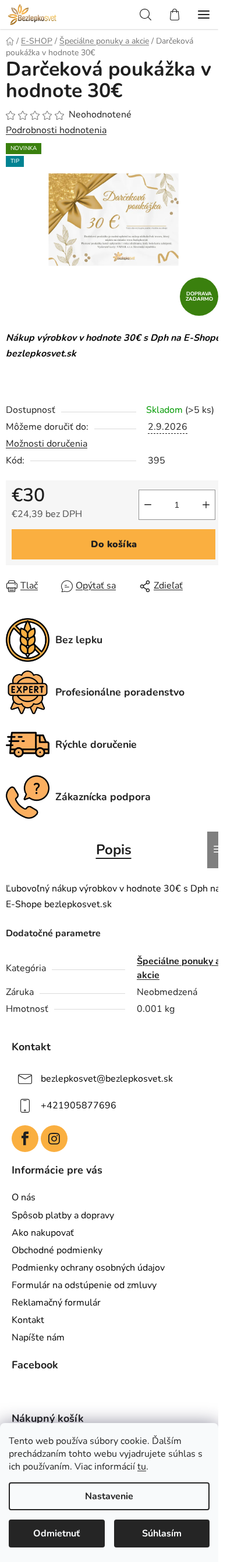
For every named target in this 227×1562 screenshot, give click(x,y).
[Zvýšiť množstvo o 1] (206, 504)
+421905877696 (78, 1105)
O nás (24, 1197)
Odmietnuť (56, 1533)
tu (141, 1466)
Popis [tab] (114, 849)
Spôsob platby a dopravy (63, 1215)
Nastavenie (109, 1496)
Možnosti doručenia (46, 443)
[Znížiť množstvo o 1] (148, 504)
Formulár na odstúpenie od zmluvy (84, 1285)
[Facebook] (25, 1138)
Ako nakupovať (43, 1232)
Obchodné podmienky (57, 1250)
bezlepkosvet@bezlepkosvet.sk (107, 1078)
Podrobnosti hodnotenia (56, 130)
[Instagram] (54, 1138)
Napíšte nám (38, 1337)
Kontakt (28, 1320)
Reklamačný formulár (56, 1302)
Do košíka (114, 544)
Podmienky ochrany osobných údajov (88, 1267)
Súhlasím (162, 1533)
